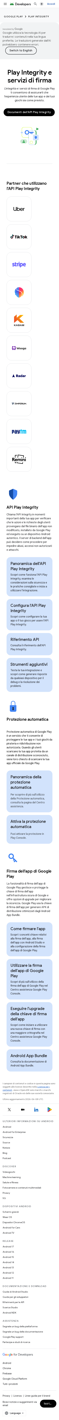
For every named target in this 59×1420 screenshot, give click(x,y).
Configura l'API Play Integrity (28, 608)
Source (6, 1142)
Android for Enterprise (14, 1132)
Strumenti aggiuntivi (29, 664)
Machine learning (12, 1177)
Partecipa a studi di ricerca (16, 1342)
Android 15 (8, 1257)
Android (7, 1126)
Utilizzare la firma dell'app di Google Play (27, 970)
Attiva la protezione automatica (28, 824)
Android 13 (8, 1267)
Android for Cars (11, 1227)
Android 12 (8, 1272)
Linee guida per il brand (37, 1395)
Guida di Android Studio (15, 1291)
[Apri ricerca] (35, 4)
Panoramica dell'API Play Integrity (28, 566)
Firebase (7, 1373)
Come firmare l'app (27, 928)
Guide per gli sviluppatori (15, 1296)
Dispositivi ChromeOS (14, 1222)
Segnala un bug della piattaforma (20, 1326)
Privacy (6, 1192)
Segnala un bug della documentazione (23, 1331)
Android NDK (9, 1312)
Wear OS (7, 1217)
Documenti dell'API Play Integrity (29, 112)
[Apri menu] (5, 4)
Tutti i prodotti (10, 1384)
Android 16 (8, 1251)
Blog (5, 1153)
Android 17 (8, 1246)
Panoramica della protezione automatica (25, 782)
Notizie (6, 1147)
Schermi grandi (11, 1211)
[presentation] (29, 507)
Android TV (8, 1232)
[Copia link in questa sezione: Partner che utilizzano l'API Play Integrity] (43, 189)
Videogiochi (9, 1171)
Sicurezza (8, 1137)
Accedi (51, 3)
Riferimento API (24, 639)
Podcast (7, 1158)
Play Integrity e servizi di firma (29, 76)
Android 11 (8, 1278)
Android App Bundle (28, 1055)
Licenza (17, 1395)
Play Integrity (38, 16)
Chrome (7, 1368)
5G (4, 1198)
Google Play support (13, 1336)
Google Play (13, 16)
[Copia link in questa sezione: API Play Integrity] (42, 507)
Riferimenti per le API (13, 1302)
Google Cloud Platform (15, 1378)
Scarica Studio (10, 1307)
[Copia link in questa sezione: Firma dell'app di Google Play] (18, 877)
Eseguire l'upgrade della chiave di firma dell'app (28, 1014)
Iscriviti (49, 1403)
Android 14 (8, 1262)
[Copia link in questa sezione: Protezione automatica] (10, 725)
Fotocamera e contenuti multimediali (22, 1187)
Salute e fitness (10, 1182)
